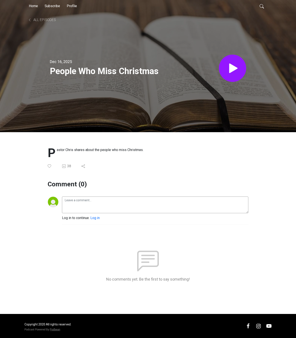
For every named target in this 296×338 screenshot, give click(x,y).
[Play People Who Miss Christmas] (232, 68)
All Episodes (44, 20)
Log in (95, 218)
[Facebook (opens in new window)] (248, 326)
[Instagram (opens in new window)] (258, 326)
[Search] (262, 6)
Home (33, 6)
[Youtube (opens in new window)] (269, 326)
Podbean (55, 329)
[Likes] (49, 166)
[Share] (83, 166)
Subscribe (52, 6)
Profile (72, 6)
